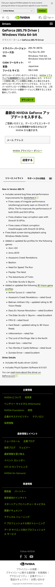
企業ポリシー (36, 576)
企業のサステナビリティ (16, 416)
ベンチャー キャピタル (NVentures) (22, 403)
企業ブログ (29, 441)
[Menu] (51, 23)
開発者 (7, 491)
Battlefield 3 (30, 197)
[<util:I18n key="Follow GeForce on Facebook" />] (21, 556)
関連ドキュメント (13, 510)
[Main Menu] (3, 18)
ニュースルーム (12, 441)
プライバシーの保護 (26, 569)
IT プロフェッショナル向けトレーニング (24, 523)
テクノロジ (38, 416)
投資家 (28, 397)
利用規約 (42, 572)
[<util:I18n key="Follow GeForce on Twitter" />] (25, 556)
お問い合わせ (38, 579)
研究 (30, 410)
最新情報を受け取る (14, 454)
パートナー (20, 491)
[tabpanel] (27, 282)
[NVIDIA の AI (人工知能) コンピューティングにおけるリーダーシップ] (22, 17)
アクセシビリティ (18, 576)
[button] (40, 18)
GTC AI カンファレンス (16, 466)
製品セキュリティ (19, 579)
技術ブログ (10, 447)
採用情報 (8, 423)
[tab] (14, 178)
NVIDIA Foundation (14, 410)
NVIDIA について (12, 397)
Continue (42, 11)
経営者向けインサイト (15, 497)
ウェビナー (24, 447)
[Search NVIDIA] (8, 16)
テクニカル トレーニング (17, 517)
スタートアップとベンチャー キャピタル (24, 504)
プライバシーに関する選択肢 (20, 572)
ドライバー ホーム (11, 40)
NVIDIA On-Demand (15, 473)
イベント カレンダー (14, 460)
